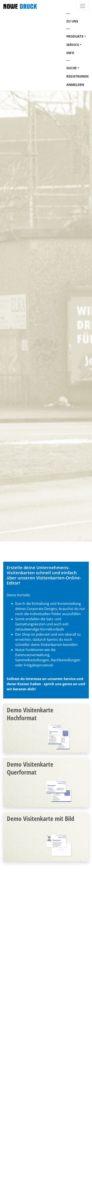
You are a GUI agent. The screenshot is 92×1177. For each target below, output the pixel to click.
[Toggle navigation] (83, 6)
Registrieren (77, 76)
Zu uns (72, 21)
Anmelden (75, 84)
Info (70, 53)
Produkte (74, 36)
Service (72, 45)
